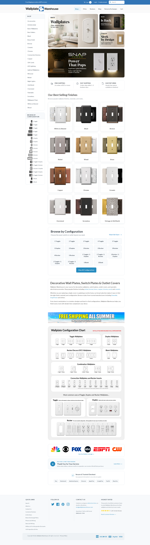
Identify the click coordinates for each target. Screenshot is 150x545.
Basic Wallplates (33, 28)
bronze (91, 289)
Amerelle (114, 295)
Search (27, 503)
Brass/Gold (31, 40)
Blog (99, 9)
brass (95, 289)
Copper (30, 59)
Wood (29, 107)
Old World (31, 85)
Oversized (31, 89)
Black (29, 36)
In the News (29, 515)
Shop (77, 9)
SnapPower (54, 297)
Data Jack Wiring (30, 523)
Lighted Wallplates (33, 70)
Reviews (92, 9)
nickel (86, 289)
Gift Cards (31, 62)
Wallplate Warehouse (42, 536)
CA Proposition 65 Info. (32, 529)
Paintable (31, 92)
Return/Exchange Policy (32, 517)
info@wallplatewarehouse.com (84, 507)
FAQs (85, 9)
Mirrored (30, 74)
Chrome (30, 51)
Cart (88, 2)
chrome (105, 289)
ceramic (117, 289)
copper (100, 289)
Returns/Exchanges (110, 9)
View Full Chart (115, 234)
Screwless (31, 96)
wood (110, 289)
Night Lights (31, 81)
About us (28, 506)
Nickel (29, 77)
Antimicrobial (32, 25)
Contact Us (29, 509)
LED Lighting (32, 66)
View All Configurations (86, 270)
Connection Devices (34, 55)
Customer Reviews (31, 512)
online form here (92, 503)
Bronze (30, 43)
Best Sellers (31, 32)
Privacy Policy (63, 536)
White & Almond (33, 104)
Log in (95, 2)
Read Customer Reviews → (108, 514)
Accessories (31, 21)
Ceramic (30, 47)
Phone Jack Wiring (31, 520)
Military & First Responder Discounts (36, 526)
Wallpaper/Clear (33, 100)
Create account (102, 2)
